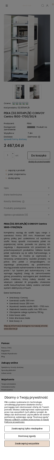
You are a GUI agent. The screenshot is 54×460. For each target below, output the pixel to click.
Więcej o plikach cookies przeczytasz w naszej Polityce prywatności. (26, 421)
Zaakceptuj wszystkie (27, 443)
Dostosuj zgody (27, 436)
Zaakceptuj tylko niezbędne (27, 428)
